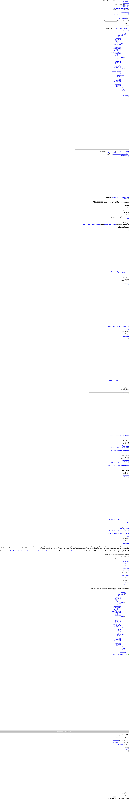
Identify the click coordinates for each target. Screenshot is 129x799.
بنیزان (28, 550)
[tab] (63, 220)
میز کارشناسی (117, 59)
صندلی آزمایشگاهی (116, 54)
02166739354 (126, 6)
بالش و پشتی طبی (117, 81)
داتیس (41, 550)
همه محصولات (107, 224)
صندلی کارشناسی (117, 45)
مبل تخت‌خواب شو (117, 40)
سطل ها (119, 77)
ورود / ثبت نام (123, 652)
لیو (52, 550)
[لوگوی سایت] (121, 8)
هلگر (128, 536)
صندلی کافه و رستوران (116, 52)
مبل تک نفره (118, 36)
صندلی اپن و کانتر (117, 50)
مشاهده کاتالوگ (60, 731)
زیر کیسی (119, 78)
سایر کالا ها (118, 86)
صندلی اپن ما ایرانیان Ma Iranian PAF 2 (120, 197)
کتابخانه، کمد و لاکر (125, 570)
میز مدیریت (118, 58)
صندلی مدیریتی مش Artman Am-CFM (118, 465)
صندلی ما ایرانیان (91, 224)
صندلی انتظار (118, 49)
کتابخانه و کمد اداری (119, 68)
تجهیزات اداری (120, 75)
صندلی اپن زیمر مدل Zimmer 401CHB (118, 326)
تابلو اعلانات (118, 85)
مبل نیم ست (118, 39)
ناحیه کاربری (126, 561)
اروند (34, 550)
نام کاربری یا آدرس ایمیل (123, 20)
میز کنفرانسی (118, 62)
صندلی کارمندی (117, 47)
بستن (128, 218)
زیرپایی (119, 82)
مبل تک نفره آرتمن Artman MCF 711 (119, 519)
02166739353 (120, 744)
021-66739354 (126, 1)
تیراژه (50, 550)
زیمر (128, 274)
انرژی (11, 550)
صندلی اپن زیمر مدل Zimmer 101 (120, 272)
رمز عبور (126, 23)
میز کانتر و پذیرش (117, 64)
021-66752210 (126, 94)
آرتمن (128, 467)
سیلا (8, 550)
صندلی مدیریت (117, 44)
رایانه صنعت (23, 550)
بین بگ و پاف (118, 41)
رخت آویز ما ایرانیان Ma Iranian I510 (121, 154)
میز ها (122, 57)
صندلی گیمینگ (118, 55)
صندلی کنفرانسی (117, 48)
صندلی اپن (120, 151)
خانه (128, 151)
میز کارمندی (118, 61)
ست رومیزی (118, 80)
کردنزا (119, 73)
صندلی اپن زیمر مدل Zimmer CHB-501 (118, 380)
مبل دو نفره (118, 38)
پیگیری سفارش (125, 584)
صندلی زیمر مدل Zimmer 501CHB (119, 435)
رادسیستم (45, 550)
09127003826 (126, 3)
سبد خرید (127, 582)
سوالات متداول (125, 575)
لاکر (120, 72)
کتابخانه (119, 70)
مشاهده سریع (126, 283)
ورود (127, 25)
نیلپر (128, 452)
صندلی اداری (126, 565)
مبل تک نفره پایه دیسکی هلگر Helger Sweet (117, 533)
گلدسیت (18, 550)
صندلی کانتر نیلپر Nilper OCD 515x (119, 450)
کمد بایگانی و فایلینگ (116, 71)
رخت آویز (119, 76)
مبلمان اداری (121, 35)
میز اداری (127, 563)
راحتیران (38, 550)
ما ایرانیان (84, 224)
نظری (14, 550)
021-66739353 (126, 95)
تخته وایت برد (118, 84)
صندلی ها (121, 43)
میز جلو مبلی (118, 66)
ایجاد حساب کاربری (122, 18)
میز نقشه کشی (117, 63)
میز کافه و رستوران (116, 67)
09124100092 (116, 740)
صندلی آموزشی (117, 53)
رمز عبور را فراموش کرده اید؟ (122, 28)
